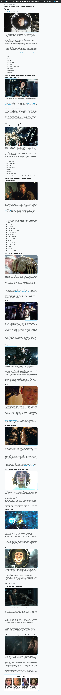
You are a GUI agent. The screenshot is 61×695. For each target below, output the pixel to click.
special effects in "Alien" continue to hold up (22, 291)
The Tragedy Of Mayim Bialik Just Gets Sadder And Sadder (8, 687)
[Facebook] (42, 1)
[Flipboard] (49, 1)
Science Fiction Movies (11, 4)
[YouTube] (44, 1)
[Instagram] (47, 1)
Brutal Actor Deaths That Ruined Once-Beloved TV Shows (33, 687)
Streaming (24, 1)
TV (20, 1)
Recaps (28, 1)
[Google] (50, 1)
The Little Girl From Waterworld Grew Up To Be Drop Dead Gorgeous (16, 688)
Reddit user (25, 661)
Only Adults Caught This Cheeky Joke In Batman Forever (25, 687)
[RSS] (52, 1)
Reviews (37, 1)
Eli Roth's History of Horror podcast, (29, 47)
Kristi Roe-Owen (7, 11)
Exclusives (12, 1)
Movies (17, 1)
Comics (32, 1)
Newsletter (57, 1)
